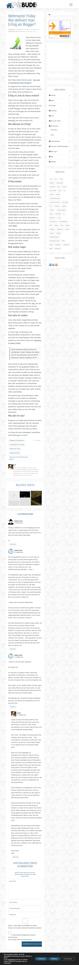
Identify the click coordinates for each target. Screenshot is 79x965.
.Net (51, 179)
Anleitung (52, 186)
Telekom (52, 229)
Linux (52, 116)
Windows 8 (66, 244)
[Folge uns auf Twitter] (53, 264)
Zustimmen (41, 959)
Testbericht (60, 229)
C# (64, 190)
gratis (51, 213)
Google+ (52, 210)
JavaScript (58, 213)
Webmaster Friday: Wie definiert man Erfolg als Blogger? (22, 20)
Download (65, 202)
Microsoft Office (56, 121)
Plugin (56, 225)
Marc (25, 280)
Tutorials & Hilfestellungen (59, 146)
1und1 (61, 179)
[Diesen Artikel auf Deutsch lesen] (49, 14)
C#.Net (51, 194)
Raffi (19, 713)
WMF (51, 248)
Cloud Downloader (55, 198)
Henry (33, 280)
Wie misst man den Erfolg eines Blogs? (19, 458)
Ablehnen (54, 959)
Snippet (68, 225)
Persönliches (24, 31)
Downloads (52, 105)
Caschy (58, 194)
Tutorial (52, 233)
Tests (52, 135)
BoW (60, 190)
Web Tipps (32, 31)
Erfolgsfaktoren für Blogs (17, 444)
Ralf (33, 303)
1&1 (56, 179)
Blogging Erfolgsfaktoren (17, 440)
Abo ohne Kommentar (24, 939)
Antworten (13, 544)
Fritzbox (64, 206)
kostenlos (52, 217)
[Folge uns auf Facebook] (50, 264)
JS (63, 213)
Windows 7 (58, 244)
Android (53, 95)
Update (58, 233)
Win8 (63, 241)
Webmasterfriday (15, 453)
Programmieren (55, 141)
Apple (52, 100)
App (59, 186)
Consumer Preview (55, 202)
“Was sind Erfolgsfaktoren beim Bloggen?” (24, 81)
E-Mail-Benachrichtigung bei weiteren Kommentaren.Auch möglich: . (22, 937)
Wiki (52, 157)
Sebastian (18, 521)
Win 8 (51, 244)
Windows (53, 162)
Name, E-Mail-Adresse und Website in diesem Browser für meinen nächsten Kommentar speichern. (25, 927)
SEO (62, 225)
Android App (60, 183)
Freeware (56, 206)
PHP (51, 225)
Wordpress (57, 248)
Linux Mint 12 (53, 221)
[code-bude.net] (21, 4)
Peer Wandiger (63, 221)
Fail (51, 206)
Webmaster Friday (15, 449)
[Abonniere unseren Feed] (56, 264)
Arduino (64, 186)
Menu (70, 5)
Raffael (23, 29)
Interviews (54, 130)
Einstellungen (12, 960)
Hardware (54, 111)
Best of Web (53, 190)
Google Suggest (61, 210)
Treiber (67, 229)
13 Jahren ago (18, 523)
